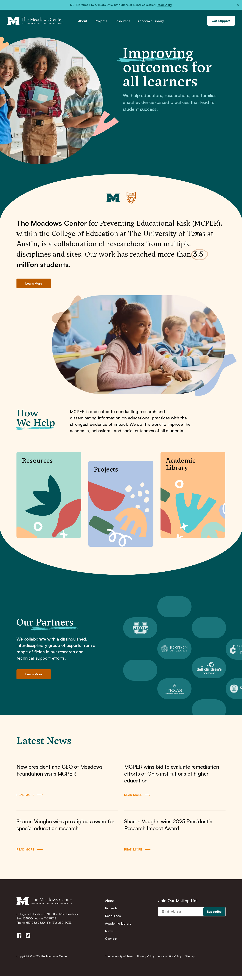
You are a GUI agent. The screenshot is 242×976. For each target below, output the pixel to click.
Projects (101, 21)
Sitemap (190, 956)
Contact (111, 938)
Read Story (164, 5)
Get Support (221, 21)
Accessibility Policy (169, 956)
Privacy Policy (145, 956)
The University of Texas (119, 956)
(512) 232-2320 (35, 922)
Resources (122, 21)
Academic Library (150, 21)
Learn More (33, 283)
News (109, 931)
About (82, 21)
